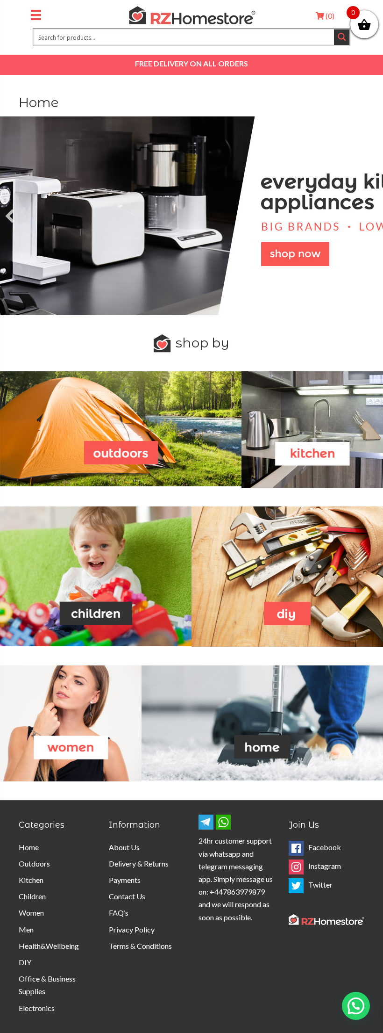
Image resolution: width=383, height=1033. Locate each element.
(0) (329, 15)
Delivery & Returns (139, 863)
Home (29, 847)
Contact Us (127, 896)
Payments (125, 879)
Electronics (37, 1008)
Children (32, 896)
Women (31, 912)
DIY (25, 962)
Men (26, 929)
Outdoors (34, 863)
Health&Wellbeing (49, 945)
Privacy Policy (132, 929)
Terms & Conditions (140, 945)
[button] (9, 216)
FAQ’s (118, 912)
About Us (124, 847)
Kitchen (31, 879)
